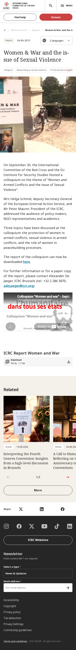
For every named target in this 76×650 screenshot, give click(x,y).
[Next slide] (67, 477)
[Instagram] (6, 526)
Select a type (12, 566)
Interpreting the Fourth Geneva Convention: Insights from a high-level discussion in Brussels (26, 461)
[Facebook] (19, 526)
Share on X (21, 509)
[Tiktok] (57, 526)
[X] (31, 526)
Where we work (19, 30)
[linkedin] (69, 526)
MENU (69, 5)
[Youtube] (44, 526)
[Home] (5, 30)
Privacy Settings (13, 624)
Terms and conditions (15, 641)
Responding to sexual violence (31, 70)
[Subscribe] (68, 588)
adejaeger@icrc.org (18, 286)
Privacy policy (12, 612)
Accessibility (11, 600)
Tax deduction (12, 618)
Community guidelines (18, 630)
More (38, 490)
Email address (13, 581)
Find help (20, 17)
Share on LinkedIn (42, 509)
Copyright (10, 606)
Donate (56, 17)
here (26, 262)
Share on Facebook (62, 509)
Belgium (36, 30)
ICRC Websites (38, 540)
